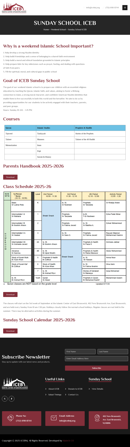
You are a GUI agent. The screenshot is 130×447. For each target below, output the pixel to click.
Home (46, 29)
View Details (97, 389)
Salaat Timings (54, 394)
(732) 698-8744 (23, 420)
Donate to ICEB (75, 389)
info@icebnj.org (93, 7)
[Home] (14, 7)
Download (10, 177)
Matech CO (68, 440)
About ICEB (53, 389)
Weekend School (58, 29)
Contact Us (73, 394)
